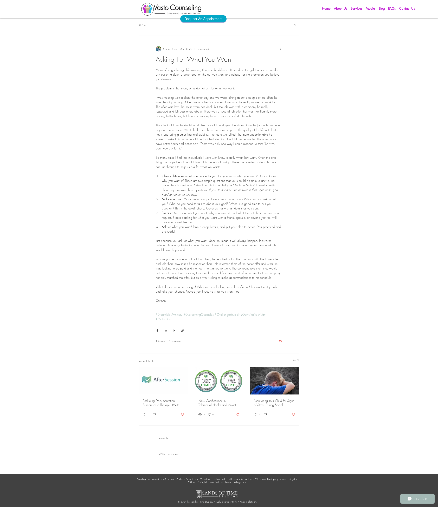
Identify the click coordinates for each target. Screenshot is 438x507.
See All (295, 360)
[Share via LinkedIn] (174, 330)
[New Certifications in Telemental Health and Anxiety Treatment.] (219, 380)
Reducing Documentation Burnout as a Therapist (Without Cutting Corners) (163, 403)
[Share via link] (182, 330)
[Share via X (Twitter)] (165, 330)
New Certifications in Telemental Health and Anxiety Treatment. (217, 403)
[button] (340, 8)
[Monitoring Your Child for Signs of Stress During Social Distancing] (274, 380)
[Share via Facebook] (157, 330)
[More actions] (280, 49)
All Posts (142, 25)
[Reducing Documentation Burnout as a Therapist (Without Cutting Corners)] (163, 380)
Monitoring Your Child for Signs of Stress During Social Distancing (274, 403)
